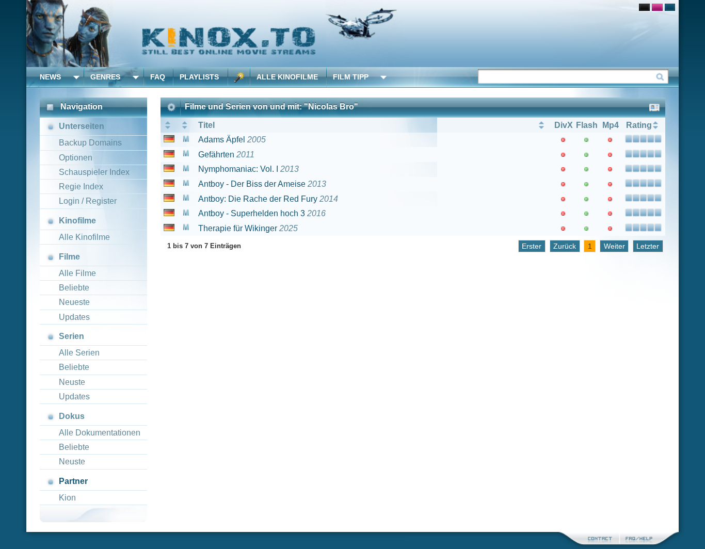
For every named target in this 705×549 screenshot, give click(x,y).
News (50, 77)
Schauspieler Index (94, 172)
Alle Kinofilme (287, 77)
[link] (352, 33)
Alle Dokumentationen (99, 432)
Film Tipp (350, 77)
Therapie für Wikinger (237, 228)
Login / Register (88, 201)
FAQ (157, 77)
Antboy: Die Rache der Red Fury (257, 199)
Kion (67, 497)
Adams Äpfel (221, 139)
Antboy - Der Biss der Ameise (252, 184)
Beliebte (74, 287)
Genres (105, 77)
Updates (74, 317)
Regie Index (81, 186)
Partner (73, 481)
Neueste (74, 302)
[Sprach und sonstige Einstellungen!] (239, 77)
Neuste (72, 382)
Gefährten (216, 154)
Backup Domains (90, 142)
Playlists (199, 77)
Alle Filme (77, 273)
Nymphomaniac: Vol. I (238, 169)
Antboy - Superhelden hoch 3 (251, 213)
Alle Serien (79, 352)
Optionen (75, 157)
